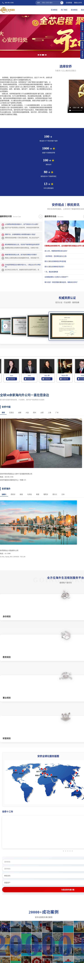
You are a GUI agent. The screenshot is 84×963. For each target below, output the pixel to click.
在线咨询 (20, 379)
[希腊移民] (41, 54)
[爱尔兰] (42, 769)
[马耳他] (43, 54)
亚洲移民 (54, 10)
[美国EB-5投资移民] (45, 54)
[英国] (45, 769)
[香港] (73, 778)
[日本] (76, 773)
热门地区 (64, 10)
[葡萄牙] (43, 773)
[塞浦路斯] (51, 775)
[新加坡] (71, 783)
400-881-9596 (9, 3)
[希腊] (47, 774)
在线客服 (69, 3)
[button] (5, 326)
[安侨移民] (42, 35)
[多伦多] (23, 771)
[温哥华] (16, 770)
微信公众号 (78, 3)
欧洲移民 (74, 10)
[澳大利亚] (77, 791)
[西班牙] (45, 773)
